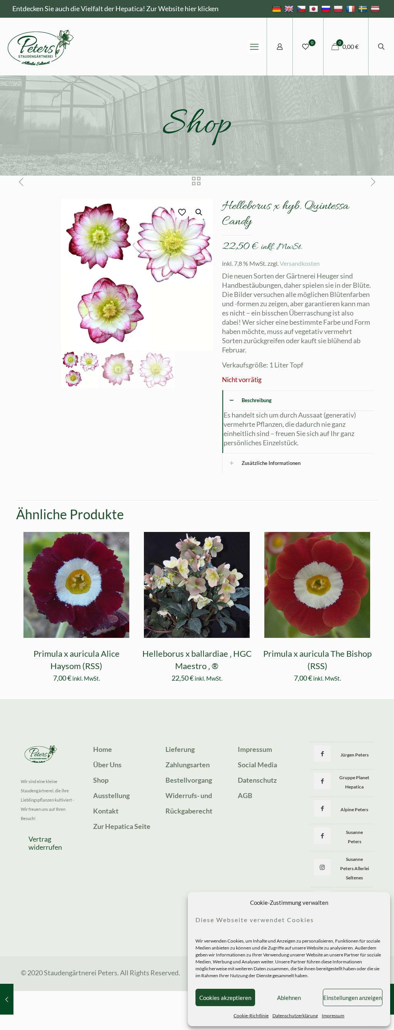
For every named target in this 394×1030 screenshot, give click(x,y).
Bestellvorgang (188, 780)
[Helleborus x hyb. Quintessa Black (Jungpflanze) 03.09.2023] (6, 999)
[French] (351, 8)
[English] (290, 8)
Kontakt (106, 811)
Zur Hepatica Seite (121, 826)
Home (102, 749)
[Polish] (339, 8)
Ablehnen (289, 997)
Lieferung (180, 749)
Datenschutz (257, 780)
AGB (245, 795)
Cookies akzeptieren (225, 997)
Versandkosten (300, 263)
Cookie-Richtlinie (251, 1015)
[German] (277, 8)
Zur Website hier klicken (182, 8)
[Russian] (326, 8)
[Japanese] (314, 8)
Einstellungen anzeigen (352, 997)
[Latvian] (376, 8)
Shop (101, 780)
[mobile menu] (254, 46)
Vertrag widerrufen (45, 843)
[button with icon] (322, 753)
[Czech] (302, 8)
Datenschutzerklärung (295, 1015)
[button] (199, 212)
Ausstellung (111, 795)
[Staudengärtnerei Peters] (41, 46)
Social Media (257, 764)
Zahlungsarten (187, 764)
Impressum (333, 1015)
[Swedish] (363, 8)
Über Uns (107, 764)
